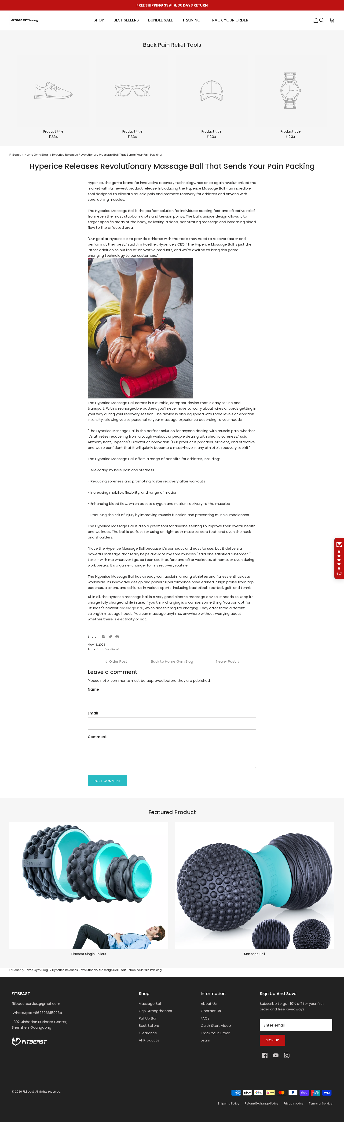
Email (93, 713)
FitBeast (15, 155)
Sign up (272, 1040)
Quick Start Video (216, 1025)
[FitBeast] (24, 20)
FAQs (205, 1018)
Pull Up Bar (148, 1018)
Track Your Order (215, 1033)
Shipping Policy (228, 1103)
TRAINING (191, 20)
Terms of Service (320, 1103)
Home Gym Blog (36, 155)
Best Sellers (149, 1025)
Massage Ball (150, 1003)
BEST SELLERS (126, 20)
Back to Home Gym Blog (172, 661)
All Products (149, 1040)
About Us (209, 1003)
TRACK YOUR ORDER (229, 20)
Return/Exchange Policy (261, 1103)
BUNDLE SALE (160, 20)
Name (93, 689)
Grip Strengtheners (155, 1010)
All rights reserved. (48, 1092)
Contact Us (211, 1010)
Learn (205, 1040)
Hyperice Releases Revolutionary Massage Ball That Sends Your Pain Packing (107, 155)
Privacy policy (294, 1103)
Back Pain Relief (108, 649)
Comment (97, 736)
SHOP (99, 20)
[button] (339, 558)
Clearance (148, 1033)
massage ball (131, 607)
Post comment (107, 781)
